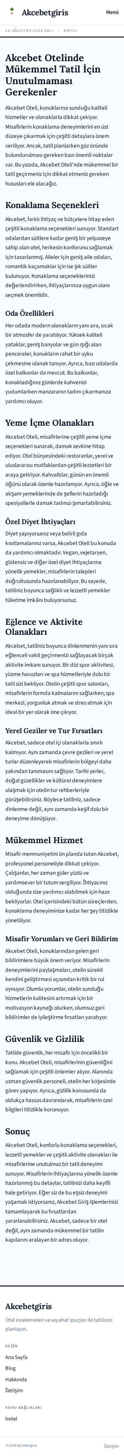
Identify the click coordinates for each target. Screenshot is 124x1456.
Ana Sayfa (16, 1357)
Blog (10, 1368)
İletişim (14, 1391)
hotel (11, 1419)
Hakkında (16, 1380)
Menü (112, 12)
